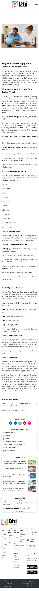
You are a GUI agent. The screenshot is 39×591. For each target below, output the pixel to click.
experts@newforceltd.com (33, 542)
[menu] (19, 442)
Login (16, 537)
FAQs (3, 548)
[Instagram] (29, 423)
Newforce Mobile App (10, 538)
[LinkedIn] (15, 423)
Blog (21, 546)
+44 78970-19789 (33, 538)
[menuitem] (19, 433)
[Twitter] (20, 423)
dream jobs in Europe (26, 377)
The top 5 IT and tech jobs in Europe (14, 469)
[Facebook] (10, 423)
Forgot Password (16, 560)
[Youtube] (24, 423)
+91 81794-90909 (33, 533)
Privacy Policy (9, 579)
